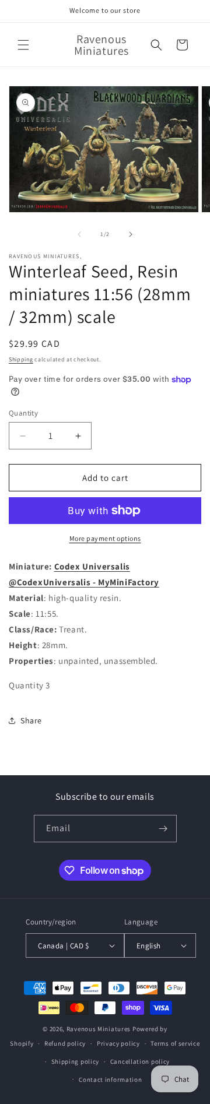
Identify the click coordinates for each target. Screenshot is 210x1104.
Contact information (110, 1079)
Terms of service (175, 1043)
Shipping (21, 359)
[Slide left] (79, 234)
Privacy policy (118, 1043)
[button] (23, 45)
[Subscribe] (163, 828)
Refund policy (65, 1043)
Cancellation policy (140, 1061)
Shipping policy (75, 1061)
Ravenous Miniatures (98, 1029)
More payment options (105, 538)
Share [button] (31, 720)
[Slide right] (131, 234)
